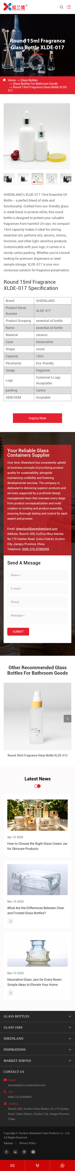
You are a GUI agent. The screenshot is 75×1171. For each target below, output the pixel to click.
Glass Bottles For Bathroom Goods (35, 83)
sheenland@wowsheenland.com (37, 529)
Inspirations (15, 1049)
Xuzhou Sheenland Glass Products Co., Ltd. (44, 1133)
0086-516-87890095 (35, 549)
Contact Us (14, 1072)
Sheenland (13, 1038)
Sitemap (8, 1143)
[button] (6, 179)
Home (12, 80)
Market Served (17, 1060)
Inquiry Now (37, 418)
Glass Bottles (29, 80)
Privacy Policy (27, 1143)
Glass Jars (13, 1027)
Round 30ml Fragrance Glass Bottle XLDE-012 (38, 755)
